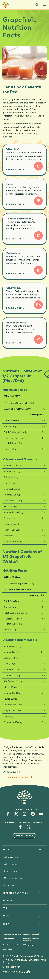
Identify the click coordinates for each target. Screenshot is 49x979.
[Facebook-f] (7, 813)
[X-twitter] (16, 813)
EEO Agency (28, 945)
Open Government (10, 945)
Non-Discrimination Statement (31, 939)
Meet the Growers (14, 878)
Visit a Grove (11, 885)
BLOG (5, 916)
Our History (10, 871)
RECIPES (7, 901)
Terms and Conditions (11, 934)
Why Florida (11, 864)
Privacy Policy (8, 938)
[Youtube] (41, 813)
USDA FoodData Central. (19, 777)
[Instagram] (24, 813)
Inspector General (31, 934)
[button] (37, 4)
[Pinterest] (32, 813)
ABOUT (6, 850)
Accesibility (7, 949)
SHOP (5, 924)
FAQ (4, 908)
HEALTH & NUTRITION (15, 893)
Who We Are (11, 857)
